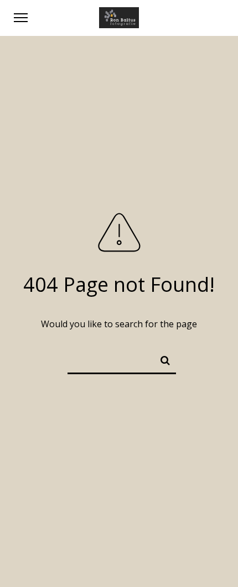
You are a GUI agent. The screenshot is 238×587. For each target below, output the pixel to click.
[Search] (160, 358)
